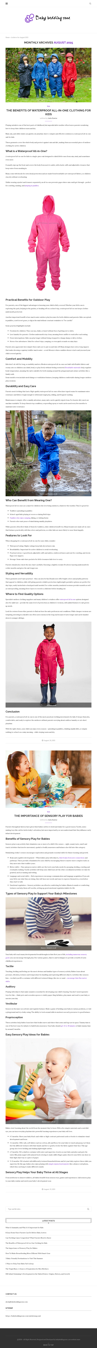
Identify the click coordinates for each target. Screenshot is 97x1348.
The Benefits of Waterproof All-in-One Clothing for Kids (26, 1243)
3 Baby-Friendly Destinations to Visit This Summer (24, 1258)
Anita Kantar (52, 118)
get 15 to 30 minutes (68, 1026)
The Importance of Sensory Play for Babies (48, 816)
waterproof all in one (67, 599)
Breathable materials (73, 367)
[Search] (90, 3)
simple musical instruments (59, 1164)
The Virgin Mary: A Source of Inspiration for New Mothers (27, 1269)
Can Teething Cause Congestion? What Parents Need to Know (28, 1238)
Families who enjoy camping (20, 518)
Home (8, 37)
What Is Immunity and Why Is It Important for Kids (24, 1227)
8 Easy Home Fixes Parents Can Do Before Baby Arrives (26, 1232)
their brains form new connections (71, 858)
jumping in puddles (32, 185)
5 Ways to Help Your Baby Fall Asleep (20, 1263)
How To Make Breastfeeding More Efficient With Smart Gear (28, 1253)
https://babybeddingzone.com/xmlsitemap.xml (23, 1316)
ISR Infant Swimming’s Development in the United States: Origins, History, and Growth (38, 1274)
